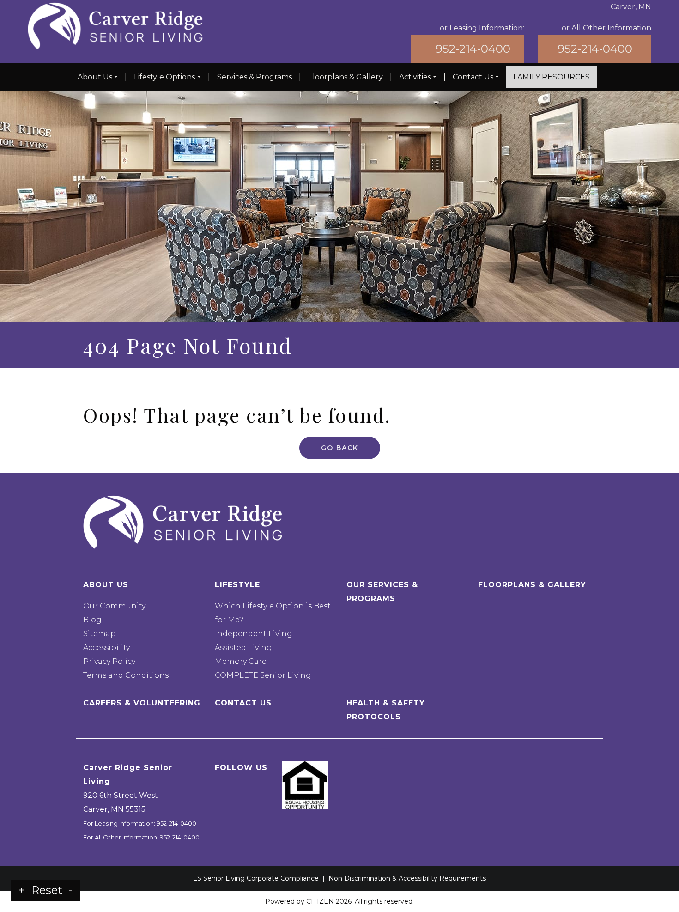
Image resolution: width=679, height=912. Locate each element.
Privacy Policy (109, 661)
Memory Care (241, 661)
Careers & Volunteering (141, 703)
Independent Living (253, 633)
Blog (92, 619)
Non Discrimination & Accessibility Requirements (407, 878)
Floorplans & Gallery (345, 77)
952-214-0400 (473, 48)
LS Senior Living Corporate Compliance (256, 878)
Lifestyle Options (164, 77)
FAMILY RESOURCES (551, 77)
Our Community (114, 606)
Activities (415, 77)
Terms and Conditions (126, 675)
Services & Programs (254, 77)
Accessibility (106, 647)
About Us (95, 77)
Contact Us (473, 77)
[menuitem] (98, 77)
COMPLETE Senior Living (263, 675)
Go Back (339, 448)
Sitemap (99, 633)
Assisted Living (243, 647)
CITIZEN (320, 901)
